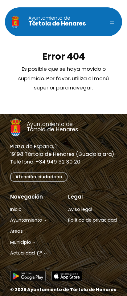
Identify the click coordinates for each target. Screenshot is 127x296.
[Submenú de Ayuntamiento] (44, 220)
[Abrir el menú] (112, 22)
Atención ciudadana (38, 177)
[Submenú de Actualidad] (45, 253)
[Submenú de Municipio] (33, 242)
